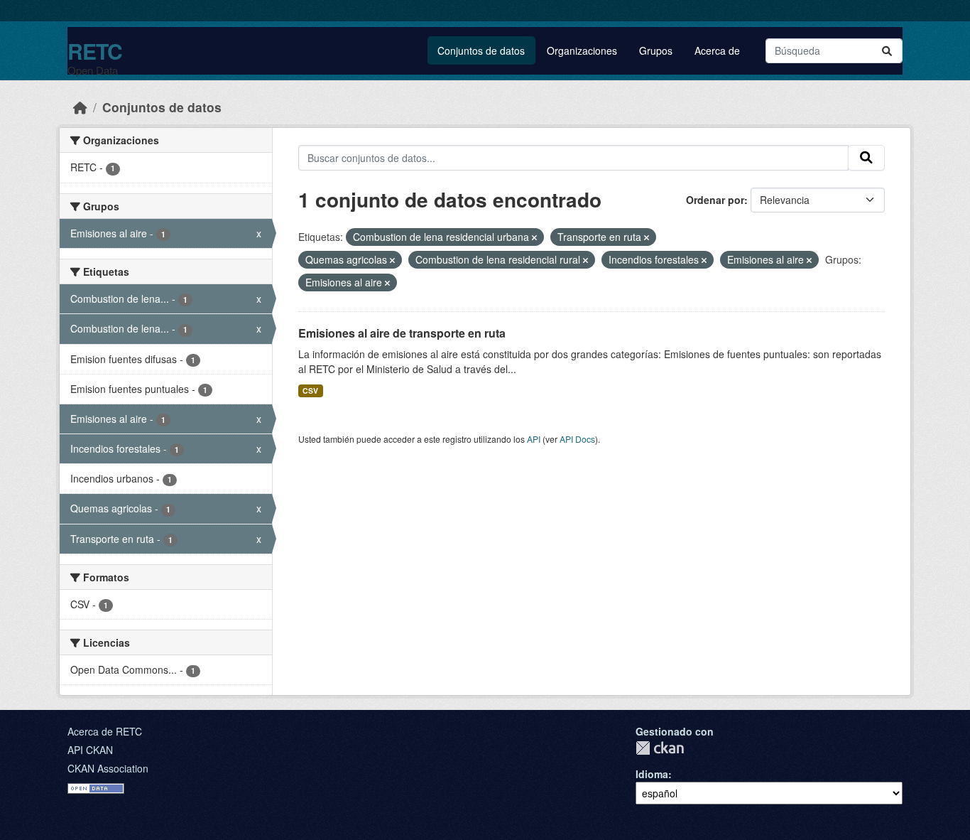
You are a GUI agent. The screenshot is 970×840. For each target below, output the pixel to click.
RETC (94, 51)
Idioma (652, 774)
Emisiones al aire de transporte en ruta (402, 333)
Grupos (655, 50)
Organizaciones (582, 50)
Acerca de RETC (104, 731)
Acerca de (717, 50)
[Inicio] (80, 107)
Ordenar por (715, 200)
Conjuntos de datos (481, 50)
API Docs (577, 439)
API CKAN (90, 750)
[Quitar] (534, 237)
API (533, 439)
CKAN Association (107, 768)
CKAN (660, 748)
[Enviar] (887, 50)
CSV (310, 390)
